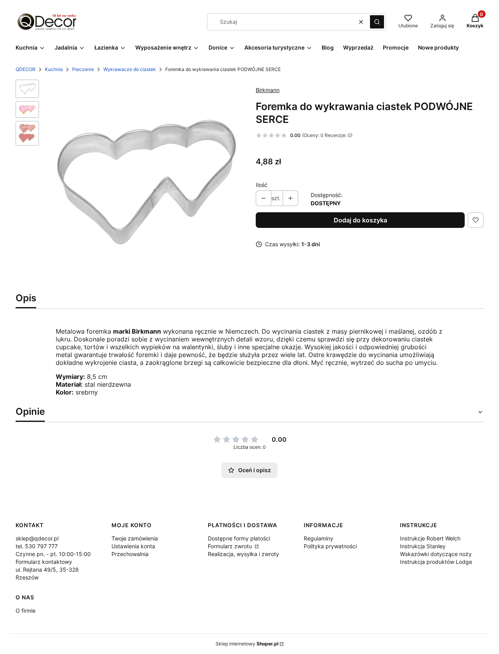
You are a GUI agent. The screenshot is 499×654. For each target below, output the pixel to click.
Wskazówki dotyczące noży (436, 554)
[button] (377, 21)
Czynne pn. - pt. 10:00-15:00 (53, 554)
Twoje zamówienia (134, 538)
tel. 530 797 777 (37, 546)
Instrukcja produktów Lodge (436, 561)
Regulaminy (318, 538)
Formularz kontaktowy (44, 561)
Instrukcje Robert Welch (430, 538)
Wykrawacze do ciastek (129, 69)
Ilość (261, 184)
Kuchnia (54, 69)
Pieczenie (83, 69)
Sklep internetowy (247, 644)
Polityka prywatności (330, 546)
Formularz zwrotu (230, 546)
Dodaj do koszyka (360, 220)
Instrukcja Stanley (423, 546)
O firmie (25, 610)
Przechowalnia (130, 554)
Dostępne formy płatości (239, 538)
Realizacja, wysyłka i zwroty (243, 554)
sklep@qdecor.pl (37, 538)
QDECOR (25, 69)
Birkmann (268, 90)
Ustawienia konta (133, 546)
